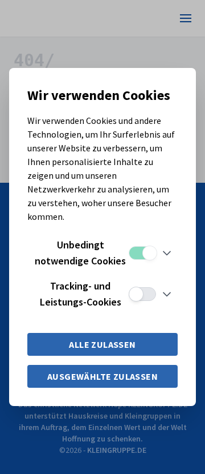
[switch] (142, 253)
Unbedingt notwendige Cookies (80, 252)
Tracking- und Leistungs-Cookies (80, 293)
